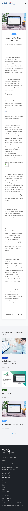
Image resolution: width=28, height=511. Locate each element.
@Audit (4, 489)
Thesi (3, 481)
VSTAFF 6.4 (6, 394)
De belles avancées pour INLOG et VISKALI (11, 362)
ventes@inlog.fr (6, 473)
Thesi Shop (5, 483)
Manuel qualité (5, 501)
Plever (3, 485)
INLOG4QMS (5, 492)
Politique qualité (6, 499)
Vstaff (3, 487)
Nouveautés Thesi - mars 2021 (13, 424)
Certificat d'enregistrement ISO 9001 (12, 503)
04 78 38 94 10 (6, 475)
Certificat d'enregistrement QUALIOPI (12, 505)
